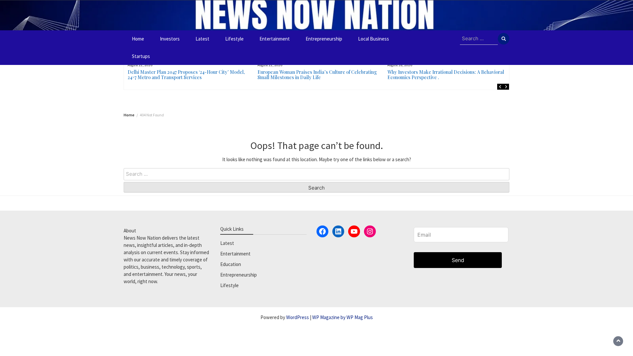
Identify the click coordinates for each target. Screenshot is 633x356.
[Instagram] (370, 231)
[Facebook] (322, 231)
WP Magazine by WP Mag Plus (342, 317)
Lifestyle (234, 39)
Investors (170, 39)
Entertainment (274, 39)
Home (138, 39)
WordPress (297, 317)
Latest (202, 39)
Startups (141, 56)
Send (458, 260)
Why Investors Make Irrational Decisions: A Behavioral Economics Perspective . (445, 74)
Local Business (373, 39)
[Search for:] (479, 39)
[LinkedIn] (338, 231)
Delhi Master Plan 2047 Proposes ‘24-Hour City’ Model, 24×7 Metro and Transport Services (186, 74)
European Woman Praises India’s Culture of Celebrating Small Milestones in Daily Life (317, 74)
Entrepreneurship (324, 39)
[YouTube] (354, 231)
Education (230, 264)
